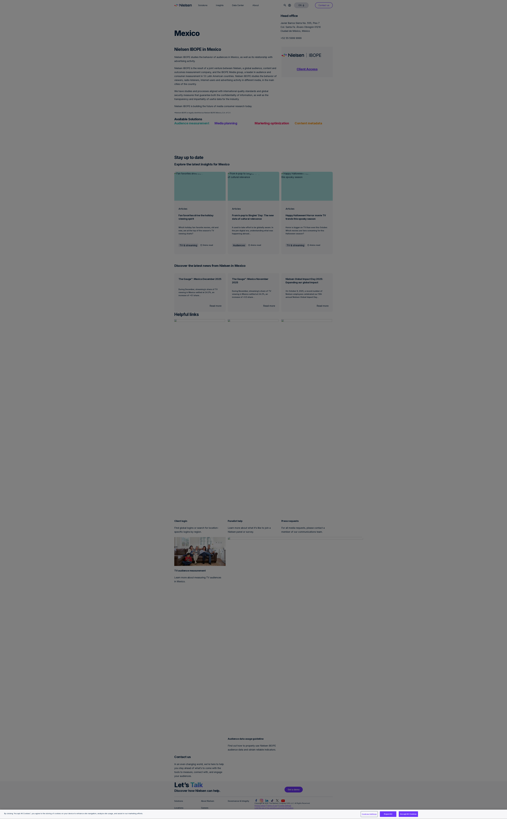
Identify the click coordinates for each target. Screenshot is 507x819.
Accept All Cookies (408, 814)
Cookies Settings (369, 814)
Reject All (388, 814)
